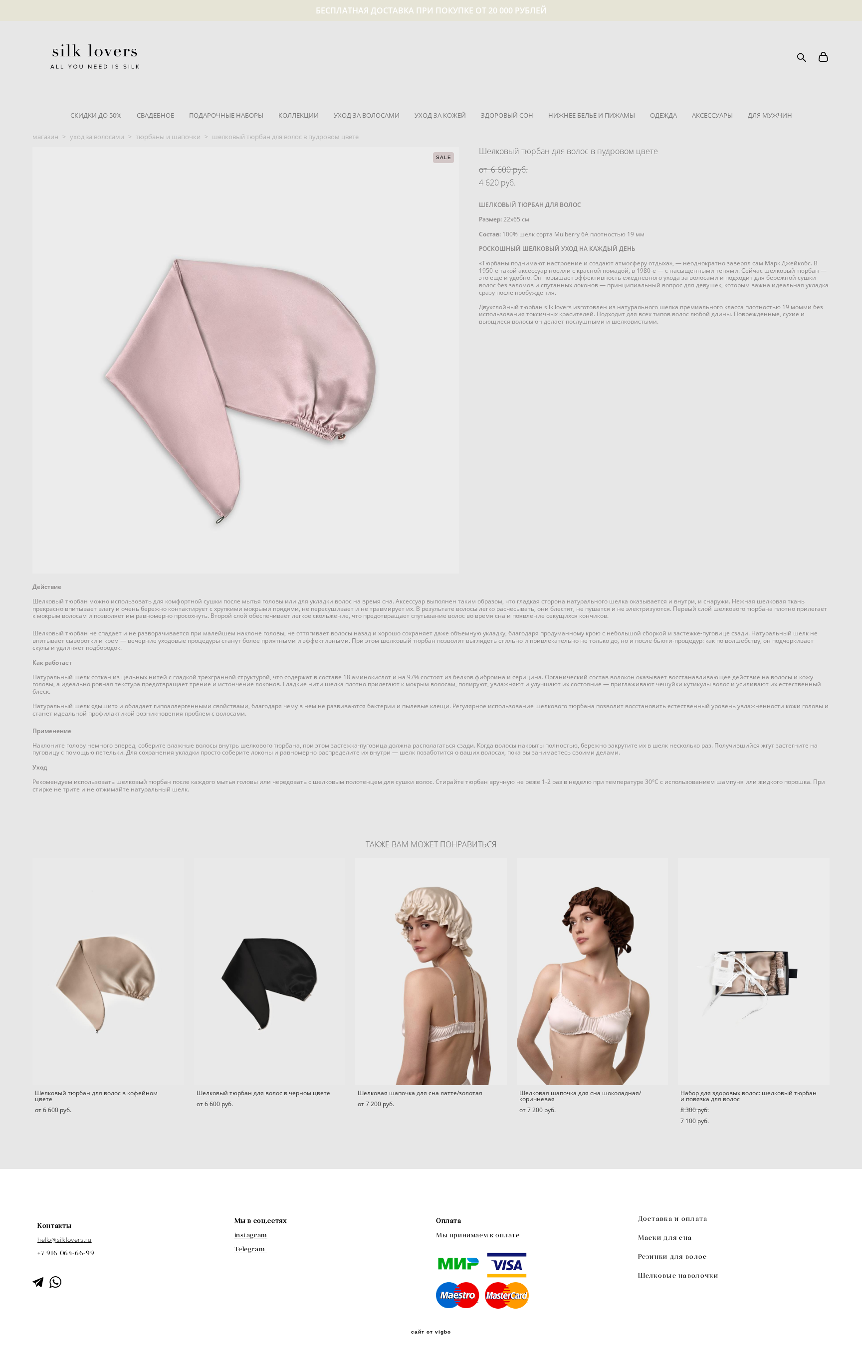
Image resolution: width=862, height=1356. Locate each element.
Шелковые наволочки (678, 1275)
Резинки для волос (672, 1256)
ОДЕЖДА (663, 115)
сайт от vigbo (431, 1332)
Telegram (249, 1249)
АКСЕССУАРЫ (712, 115)
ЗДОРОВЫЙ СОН (507, 115)
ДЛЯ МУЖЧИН (770, 115)
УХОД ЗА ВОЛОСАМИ (367, 115)
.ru (88, 1239)
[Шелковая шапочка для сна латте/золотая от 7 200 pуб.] (431, 971)
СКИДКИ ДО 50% (96, 115)
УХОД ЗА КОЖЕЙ (440, 115)
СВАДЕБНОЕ (155, 115)
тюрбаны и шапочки (168, 136)
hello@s (48, 1239)
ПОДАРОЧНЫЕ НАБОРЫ (226, 115)
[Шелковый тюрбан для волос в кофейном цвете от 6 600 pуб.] (108, 971)
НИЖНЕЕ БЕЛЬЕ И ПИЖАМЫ (591, 115)
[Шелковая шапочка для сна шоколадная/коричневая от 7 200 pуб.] (592, 971)
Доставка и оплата (673, 1218)
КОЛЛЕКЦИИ (298, 115)
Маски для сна (665, 1237)
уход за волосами (97, 136)
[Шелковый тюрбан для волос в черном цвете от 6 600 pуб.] (270, 971)
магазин (45, 136)
